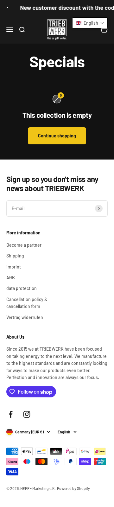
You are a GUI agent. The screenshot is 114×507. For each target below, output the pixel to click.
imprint (13, 266)
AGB (10, 277)
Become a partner (23, 245)
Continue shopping (57, 135)
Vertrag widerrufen (24, 317)
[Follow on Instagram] (26, 414)
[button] (90, 23)
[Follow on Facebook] (10, 414)
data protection (21, 288)
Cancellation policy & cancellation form (26, 303)
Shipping (15, 255)
